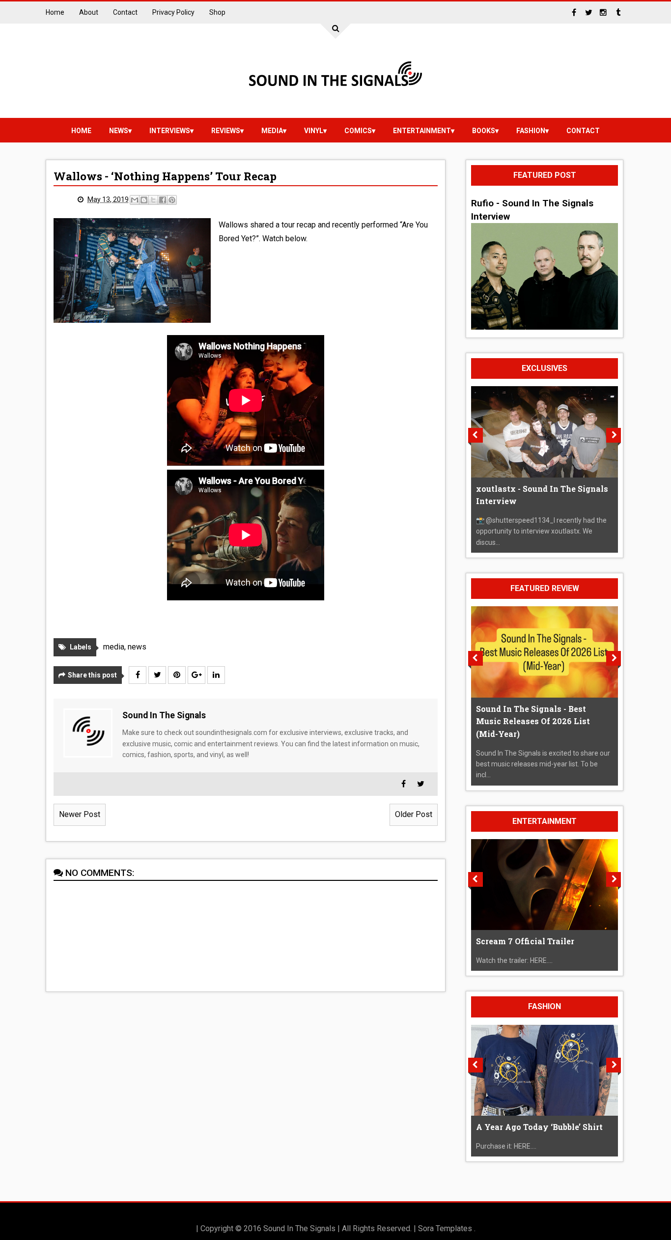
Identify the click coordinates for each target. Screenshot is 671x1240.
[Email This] (135, 200)
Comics (358, 131)
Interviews (169, 131)
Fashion (530, 131)
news (118, 131)
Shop (217, 12)
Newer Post (79, 814)
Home (55, 12)
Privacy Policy (173, 12)
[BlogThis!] (144, 200)
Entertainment (422, 131)
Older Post (413, 814)
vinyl (313, 131)
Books (483, 131)
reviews (225, 131)
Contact (125, 12)
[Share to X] (153, 200)
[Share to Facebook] (163, 200)
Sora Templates (445, 1228)
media (272, 131)
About (88, 12)
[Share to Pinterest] (172, 200)
